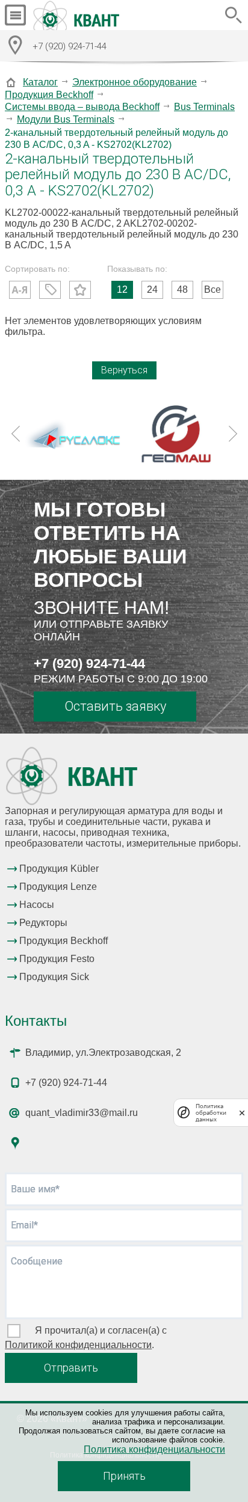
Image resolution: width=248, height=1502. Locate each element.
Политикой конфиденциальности (78, 1345)
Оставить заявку (115, 706)
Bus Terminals (204, 107)
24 (152, 289)
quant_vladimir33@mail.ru (81, 1113)
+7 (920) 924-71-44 (89, 663)
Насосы (36, 905)
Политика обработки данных (211, 1113)
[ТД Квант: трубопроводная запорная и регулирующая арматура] (78, 15)
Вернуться (124, 370)
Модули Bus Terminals (65, 119)
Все (212, 289)
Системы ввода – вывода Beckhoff (82, 107)
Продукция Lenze (58, 886)
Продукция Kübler (59, 868)
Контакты (36, 1021)
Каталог (40, 82)
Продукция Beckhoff (49, 95)
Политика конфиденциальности (154, 1449)
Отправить (71, 1367)
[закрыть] (242, 1112)
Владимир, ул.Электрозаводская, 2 (103, 1052)
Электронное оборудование (134, 82)
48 (182, 289)
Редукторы (43, 923)
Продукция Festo (57, 959)
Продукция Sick (54, 977)
